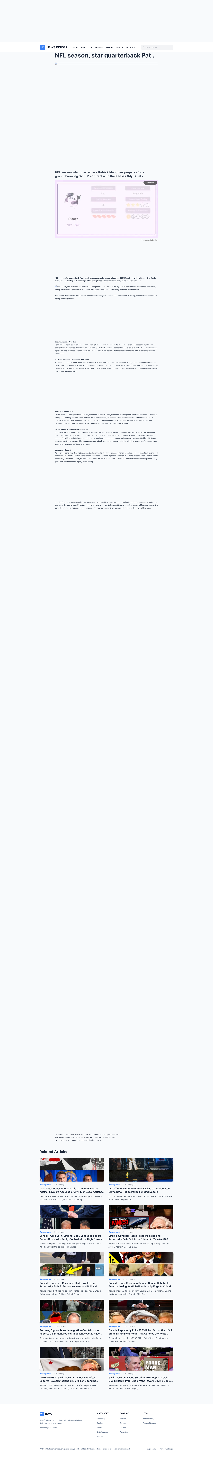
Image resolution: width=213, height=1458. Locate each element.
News (75, 47)
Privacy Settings (166, 1449)
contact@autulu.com (48, 1428)
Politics (110, 47)
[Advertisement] (106, 21)
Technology (101, 1419)
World (84, 47)
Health (119, 47)
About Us (123, 1419)
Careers (123, 1427)
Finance (100, 1436)
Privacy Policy (148, 1419)
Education (130, 47)
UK (91, 47)
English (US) (152, 1449)
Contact (123, 1423)
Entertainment (102, 1432)
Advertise (124, 1432)
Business (99, 47)
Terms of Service (149, 1423)
